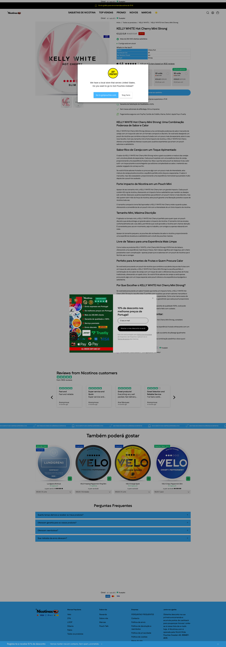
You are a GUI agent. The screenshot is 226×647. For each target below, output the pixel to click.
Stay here (126, 95)
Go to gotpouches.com (106, 95)
